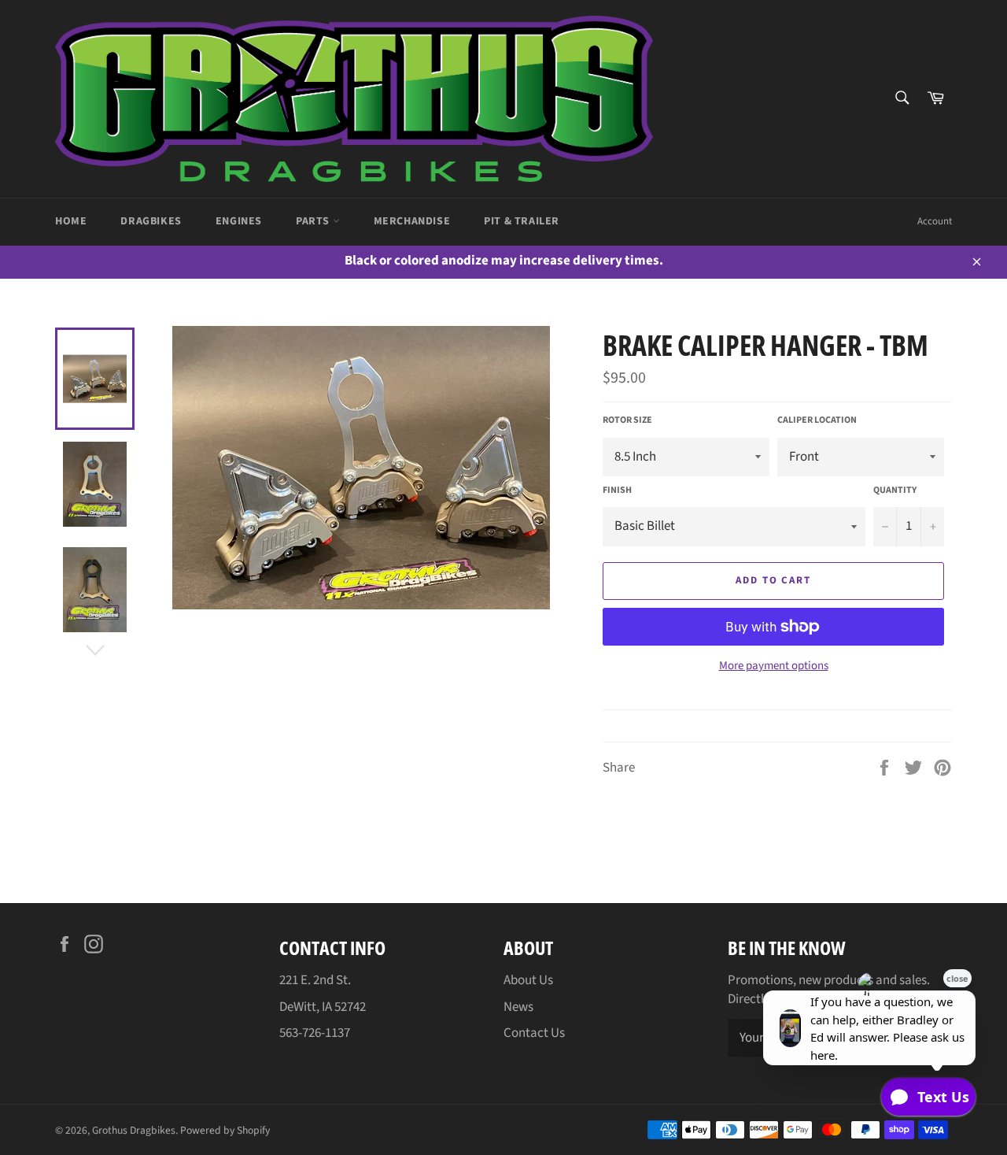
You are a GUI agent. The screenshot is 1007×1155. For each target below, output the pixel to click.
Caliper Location (817, 420)
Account (934, 221)
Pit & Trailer (521, 221)
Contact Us (534, 1033)
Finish (617, 490)
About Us (528, 980)
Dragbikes (150, 221)
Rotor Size (627, 420)
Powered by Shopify (225, 1130)
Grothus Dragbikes (133, 1130)
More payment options (773, 666)
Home (71, 221)
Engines (239, 221)
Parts (314, 221)
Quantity (895, 490)
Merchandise (412, 221)
